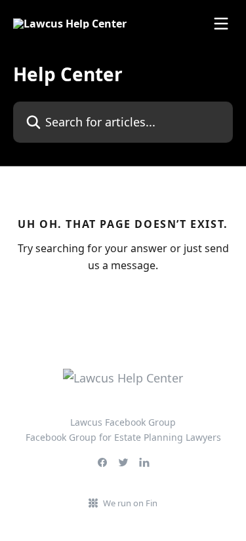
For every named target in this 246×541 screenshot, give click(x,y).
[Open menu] (221, 23)
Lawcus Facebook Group (123, 422)
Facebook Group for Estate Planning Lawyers (123, 437)
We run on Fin (130, 503)
